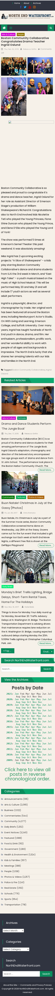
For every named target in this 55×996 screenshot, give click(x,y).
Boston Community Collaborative (28, 369)
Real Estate (10, 887)
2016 (9, 721)
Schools (22, 418)
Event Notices (11, 832)
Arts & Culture (8, 34)
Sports (7, 899)
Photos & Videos (35, 497)
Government (11, 849)
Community (8, 497)
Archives (37, 3)
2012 (9, 743)
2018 (9, 710)
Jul (50, 699)
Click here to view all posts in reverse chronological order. (28, 774)
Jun (44, 699)
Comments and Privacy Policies (36, 985)
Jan (17, 693)
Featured (21, 497)
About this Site (10, 985)
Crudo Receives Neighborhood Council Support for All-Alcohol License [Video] (48, 651)
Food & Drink (11, 843)
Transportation (12, 904)
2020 (9, 699)
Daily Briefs (7, 586)
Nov (35, 702)
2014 (9, 732)
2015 (9, 727)
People (21, 34)
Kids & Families (12, 860)
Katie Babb (29, 607)
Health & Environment (16, 854)
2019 (9, 705)
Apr (33, 699)
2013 (9, 738)
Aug (18, 702)
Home (17, 3)
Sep (24, 702)
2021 (9, 693)
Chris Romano (29, 513)
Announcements (13, 799)
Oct (29, 702)
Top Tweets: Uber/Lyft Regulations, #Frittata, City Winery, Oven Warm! (9, 650)
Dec (40, 702)
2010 (9, 754)
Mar (28, 699)
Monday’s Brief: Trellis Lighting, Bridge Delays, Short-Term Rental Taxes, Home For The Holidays (27, 597)
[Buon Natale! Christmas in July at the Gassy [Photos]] (20, 482)
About (26, 3)
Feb (22, 699)
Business (8, 810)
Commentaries (12, 815)
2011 (9, 749)
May (39, 699)
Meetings (9, 865)
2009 (9, 760)
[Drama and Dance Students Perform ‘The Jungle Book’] (28, 400)
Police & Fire (10, 882)
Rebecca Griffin (30, 49)
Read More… (46, 470)
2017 (9, 716)
